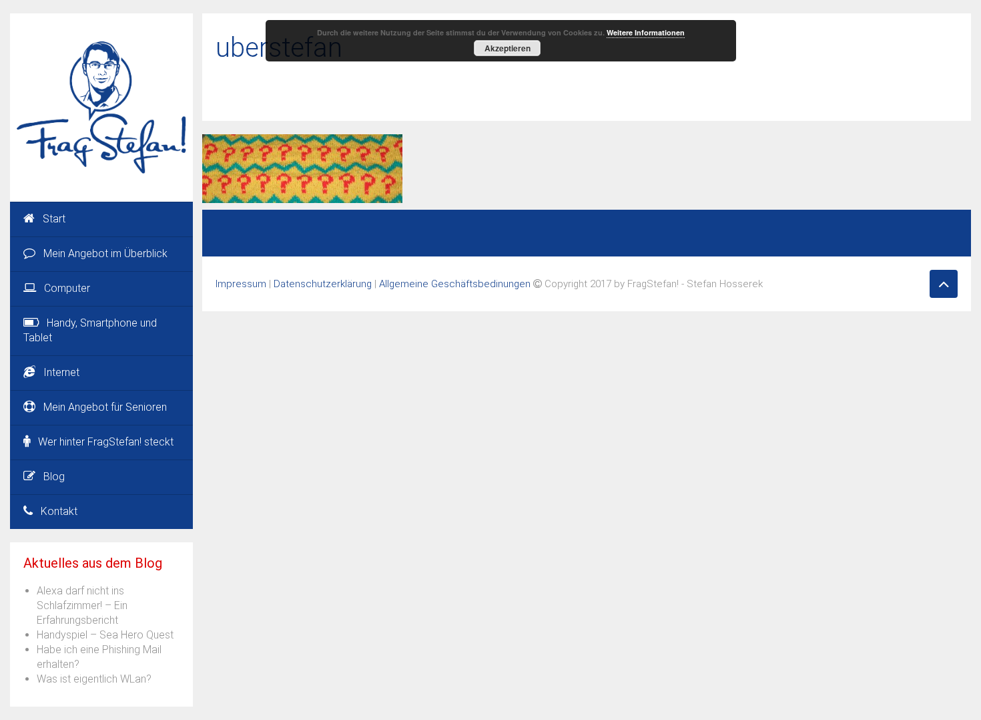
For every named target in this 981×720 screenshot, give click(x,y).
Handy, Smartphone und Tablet (90, 330)
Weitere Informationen (646, 32)
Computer (67, 288)
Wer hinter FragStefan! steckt (106, 441)
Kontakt (59, 511)
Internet (61, 372)
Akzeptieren (507, 48)
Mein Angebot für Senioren (105, 407)
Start (54, 218)
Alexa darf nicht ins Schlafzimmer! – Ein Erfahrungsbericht (82, 605)
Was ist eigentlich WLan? (94, 679)
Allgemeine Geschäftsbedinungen (455, 284)
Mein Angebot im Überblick (105, 253)
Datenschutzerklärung (323, 284)
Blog (54, 476)
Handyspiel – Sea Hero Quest (105, 634)
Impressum (241, 284)
